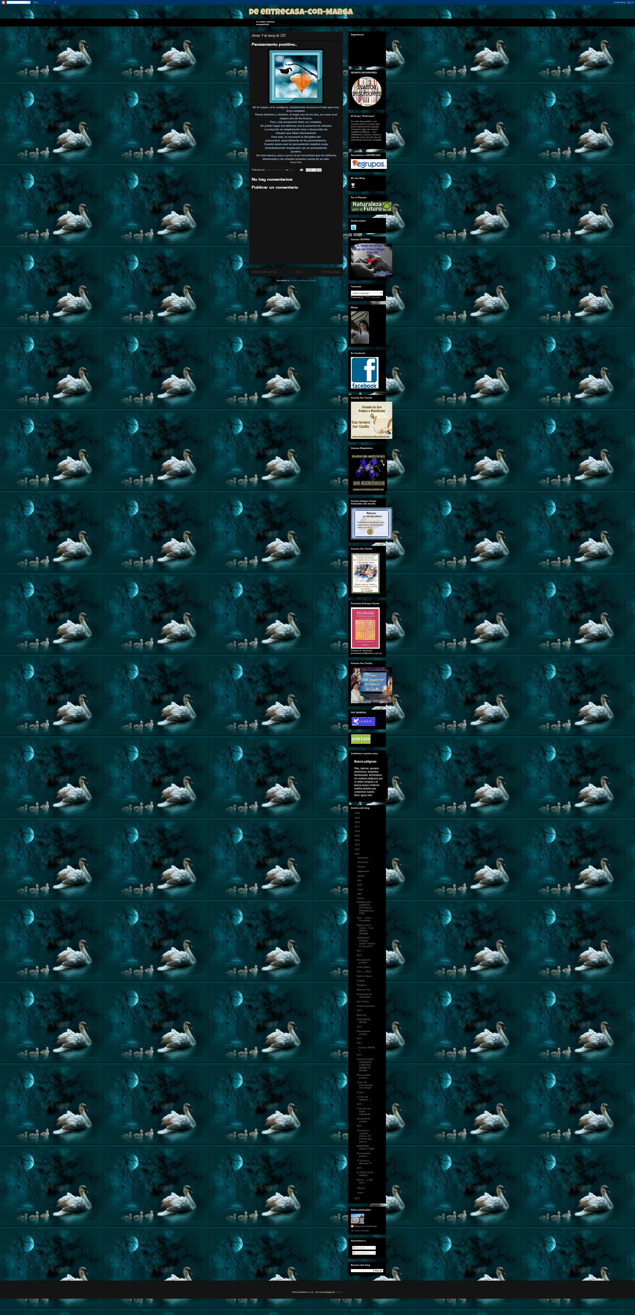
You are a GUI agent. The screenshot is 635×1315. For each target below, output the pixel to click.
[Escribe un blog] (310, 170)
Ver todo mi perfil (360, 1230)
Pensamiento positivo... (363, 961)
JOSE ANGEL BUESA (364, 1021)
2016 (357, 831)
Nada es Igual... (365, 976)
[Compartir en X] (313, 170)
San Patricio (363, 1001)
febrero (361, 1188)
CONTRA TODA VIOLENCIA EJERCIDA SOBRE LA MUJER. (365, 1065)
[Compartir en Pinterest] (320, 170)
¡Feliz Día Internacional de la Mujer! (365, 1085)
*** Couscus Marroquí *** (364, 1162)
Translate (375, 297)
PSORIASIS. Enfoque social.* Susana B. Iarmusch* (366, 941)
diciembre (362, 857)
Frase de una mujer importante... (364, 1111)
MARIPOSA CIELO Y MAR (365, 1147)
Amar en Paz (363, 989)
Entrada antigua (331, 271)
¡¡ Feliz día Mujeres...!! (364, 1098)
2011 (357, 853)
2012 (357, 849)
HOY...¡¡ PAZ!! (364, 971)
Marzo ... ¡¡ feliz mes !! (365, 1181)
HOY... (360, 950)
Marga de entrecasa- (365, 1226)
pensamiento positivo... (363, 1120)
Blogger (338, 1292)
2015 (357, 835)
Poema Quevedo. (366, 1006)
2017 (357, 826)
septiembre (363, 871)
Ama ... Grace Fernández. (364, 919)
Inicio (299, 271)
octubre (361, 866)
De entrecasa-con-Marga (301, 13)
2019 (357, 817)
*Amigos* (361, 985)
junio (360, 884)
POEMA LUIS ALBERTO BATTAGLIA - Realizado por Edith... (365, 908)
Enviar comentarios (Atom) (303, 280)
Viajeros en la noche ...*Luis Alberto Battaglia (365, 929)
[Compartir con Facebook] (316, 170)
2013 (357, 844)
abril (359, 893)
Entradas (360, 1247)
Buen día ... (363, 1015)
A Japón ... (362, 980)
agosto (361, 875)
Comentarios (362, 1253)
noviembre (363, 862)
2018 (357, 822)
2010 (357, 1198)
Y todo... (361, 1092)
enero (360, 1192)
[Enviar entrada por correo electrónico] (301, 170)
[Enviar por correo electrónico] (307, 170)
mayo (360, 889)
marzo (361, 898)
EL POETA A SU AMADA (365, 1174)
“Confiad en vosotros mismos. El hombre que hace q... (364, 1136)
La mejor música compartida (265, 22)
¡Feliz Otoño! (363, 967)
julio (359, 880)
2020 (357, 813)
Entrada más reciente (264, 271)
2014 (357, 840)
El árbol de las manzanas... (364, 995)
